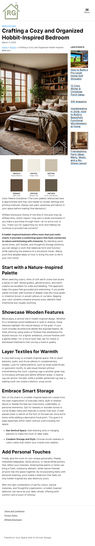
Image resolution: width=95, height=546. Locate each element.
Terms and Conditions (14, 511)
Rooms (13, 47)
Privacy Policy (11, 515)
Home (5, 47)
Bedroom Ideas (9, 26)
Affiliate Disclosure (13, 520)
